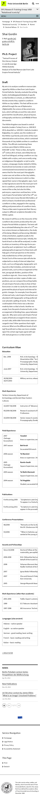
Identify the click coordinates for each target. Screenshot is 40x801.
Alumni (32, 24)
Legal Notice (8, 742)
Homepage (6, 21)
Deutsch (7, 766)
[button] (4, 705)
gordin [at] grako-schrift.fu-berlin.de (9, 41)
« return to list (7, 653)
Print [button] (5, 763)
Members (24, 24)
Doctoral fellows (11, 27)
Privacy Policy (9, 745)
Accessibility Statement (12, 749)
